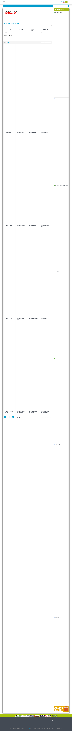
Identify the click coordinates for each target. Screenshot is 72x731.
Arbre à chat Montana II (21, 29)
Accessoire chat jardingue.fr (9, 18)
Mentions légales (49, 720)
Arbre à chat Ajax (44, 132)
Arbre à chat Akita (8, 225)
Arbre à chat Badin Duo (33, 318)
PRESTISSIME (27, 728)
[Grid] (8, 42)
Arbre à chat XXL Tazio (9, 29)
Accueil (15, 720)
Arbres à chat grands (42, 720)
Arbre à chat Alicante (21, 225)
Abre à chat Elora (8, 132)
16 (19, 417)
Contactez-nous (55, 720)
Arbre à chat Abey (20, 132)
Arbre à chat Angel (8, 318)
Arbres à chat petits (25, 720)
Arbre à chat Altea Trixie (33, 225)
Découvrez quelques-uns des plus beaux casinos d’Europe (15, 37)
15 (17, 417)
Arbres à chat (19, 720)
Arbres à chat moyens (33, 720)
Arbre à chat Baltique (45, 318)
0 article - (62, 2)
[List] (7, 42)
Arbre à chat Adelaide (33, 132)
